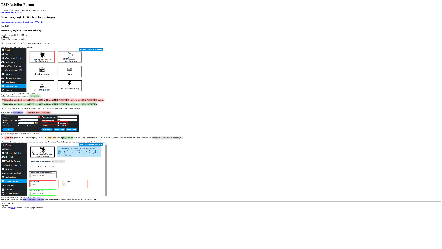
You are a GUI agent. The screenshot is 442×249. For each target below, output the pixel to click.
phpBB (12, 208)
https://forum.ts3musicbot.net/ (11, 12)
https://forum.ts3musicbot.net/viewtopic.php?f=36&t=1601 (22, 22)
